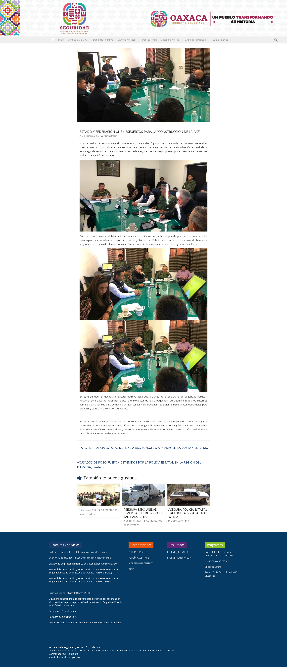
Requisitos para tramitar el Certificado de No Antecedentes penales (85, 622)
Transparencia (149, 39)
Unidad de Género (213, 567)
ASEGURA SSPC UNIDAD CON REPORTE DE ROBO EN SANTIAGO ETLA (143, 513)
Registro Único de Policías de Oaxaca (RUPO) (70, 593)
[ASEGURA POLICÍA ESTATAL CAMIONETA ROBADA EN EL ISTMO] (188, 485)
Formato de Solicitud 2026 (63, 616)
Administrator (110, 135)
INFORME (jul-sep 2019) (178, 552)
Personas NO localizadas (62, 611)
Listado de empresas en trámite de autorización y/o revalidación (83, 563)
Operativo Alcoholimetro (216, 561)
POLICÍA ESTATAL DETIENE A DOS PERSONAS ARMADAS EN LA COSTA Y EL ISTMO (142, 448)
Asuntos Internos (126, 39)
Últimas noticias (88, 127)
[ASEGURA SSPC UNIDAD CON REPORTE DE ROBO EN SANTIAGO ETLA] (143, 485)
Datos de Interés (170, 39)
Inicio (61, 39)
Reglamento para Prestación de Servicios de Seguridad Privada (78, 552)
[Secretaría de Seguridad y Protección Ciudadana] (52, 39)
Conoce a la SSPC (77, 39)
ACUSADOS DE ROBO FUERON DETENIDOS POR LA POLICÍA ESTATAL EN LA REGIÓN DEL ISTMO (139, 464)
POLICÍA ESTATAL (136, 552)
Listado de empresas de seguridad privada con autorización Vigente (80, 557)
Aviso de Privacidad (195, 39)
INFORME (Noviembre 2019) (179, 557)
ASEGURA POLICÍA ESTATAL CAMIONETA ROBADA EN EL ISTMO (187, 513)
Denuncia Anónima (103, 39)
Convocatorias (220, 39)
